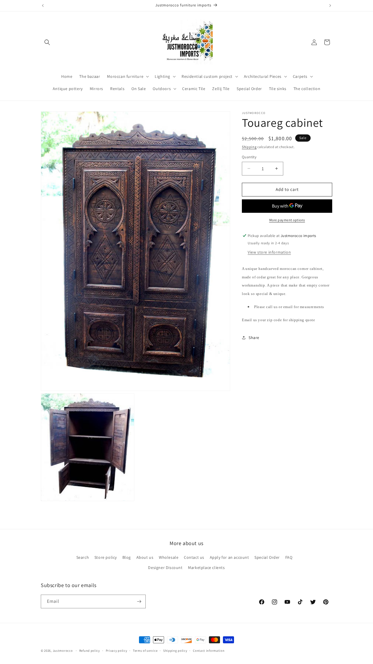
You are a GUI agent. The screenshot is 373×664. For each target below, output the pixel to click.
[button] (47, 42)
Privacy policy (116, 650)
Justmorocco (63, 651)
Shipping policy (175, 650)
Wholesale (168, 557)
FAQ (289, 557)
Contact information (208, 650)
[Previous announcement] (42, 5)
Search (82, 557)
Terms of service (145, 650)
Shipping (249, 147)
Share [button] (254, 337)
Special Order (267, 557)
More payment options (287, 220)
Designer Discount (165, 567)
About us (145, 557)
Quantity (249, 156)
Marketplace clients (206, 567)
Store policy (105, 557)
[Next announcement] (330, 5)
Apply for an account (229, 557)
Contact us (194, 557)
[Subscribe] (139, 601)
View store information (269, 252)
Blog (126, 557)
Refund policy (89, 650)
